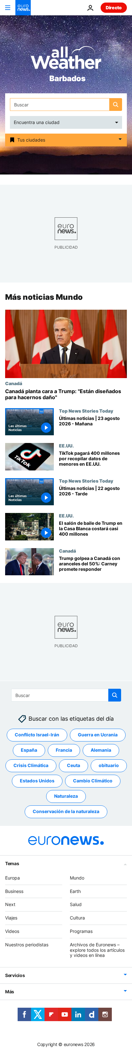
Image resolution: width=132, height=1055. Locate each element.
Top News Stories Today (86, 410)
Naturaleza (66, 796)
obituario (109, 765)
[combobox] (66, 104)
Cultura (77, 917)
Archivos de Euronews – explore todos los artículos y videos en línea (97, 950)
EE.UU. (66, 445)
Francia (64, 750)
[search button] (115, 104)
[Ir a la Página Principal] (23, 7)
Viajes (11, 917)
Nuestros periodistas (26, 944)
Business (14, 891)
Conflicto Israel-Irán (37, 734)
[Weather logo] (66, 59)
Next (10, 904)
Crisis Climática (30, 765)
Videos (12, 931)
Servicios (15, 975)
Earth (75, 891)
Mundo (77, 877)
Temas (12, 863)
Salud (76, 904)
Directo (114, 7)
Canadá (13, 383)
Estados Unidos (37, 780)
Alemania (101, 750)
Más (9, 991)
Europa (12, 877)
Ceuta (73, 765)
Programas (81, 931)
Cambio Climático (92, 780)
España (29, 750)
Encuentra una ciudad (37, 122)
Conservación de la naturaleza (66, 811)
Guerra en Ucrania (98, 734)
